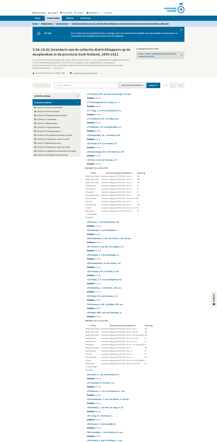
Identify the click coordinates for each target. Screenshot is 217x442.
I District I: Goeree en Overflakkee (50, 107)
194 (89, 304)
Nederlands (94, 13)
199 (89, 399)
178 (89, 118)
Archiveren (86, 18)
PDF (58, 73)
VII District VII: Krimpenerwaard (48, 131)
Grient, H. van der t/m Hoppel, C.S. (107, 246)
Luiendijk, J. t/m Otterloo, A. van (106, 432)
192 (89, 287)
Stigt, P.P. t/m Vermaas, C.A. (104, 296)
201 (89, 415)
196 (89, 374)
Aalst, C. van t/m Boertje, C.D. (105, 222)
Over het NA (67, 13)
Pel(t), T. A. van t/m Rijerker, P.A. (106, 279)
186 (89, 238)
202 (89, 424)
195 (89, 312)
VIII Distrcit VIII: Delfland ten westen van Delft (54, 135)
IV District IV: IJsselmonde (47, 119)
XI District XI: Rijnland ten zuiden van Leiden (53, 147)
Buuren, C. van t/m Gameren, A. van (108, 391)
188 (89, 255)
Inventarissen (62, 24)
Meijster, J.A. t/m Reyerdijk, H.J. (106, 127)
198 (89, 391)
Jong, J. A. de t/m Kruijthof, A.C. (106, 110)
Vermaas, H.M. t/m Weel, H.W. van (107, 304)
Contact (80, 13)
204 (89, 440)
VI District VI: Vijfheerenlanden (48, 127)
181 (89, 143)
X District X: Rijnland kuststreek (49, 143)
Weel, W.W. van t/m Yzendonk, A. (106, 312)
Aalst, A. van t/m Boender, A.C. (105, 374)
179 (89, 127)
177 (89, 110)
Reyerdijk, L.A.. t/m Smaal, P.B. (105, 135)
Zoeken (109, 13)
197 (89, 382)
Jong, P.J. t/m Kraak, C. (102, 415)
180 (89, 135)
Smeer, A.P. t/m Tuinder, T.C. (104, 143)
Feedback (214, 298)
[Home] (174, 8)
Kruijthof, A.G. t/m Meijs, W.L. (105, 118)
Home (37, 18)
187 (89, 246)
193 (89, 296)
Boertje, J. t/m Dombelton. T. (105, 230)
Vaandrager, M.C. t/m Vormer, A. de (107, 151)
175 (89, 94)
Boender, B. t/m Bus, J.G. (103, 382)
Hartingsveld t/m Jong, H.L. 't (105, 102)
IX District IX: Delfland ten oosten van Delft (53, 139)
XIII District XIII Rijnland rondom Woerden (52, 155)
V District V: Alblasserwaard (47, 123)
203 (89, 432)
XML (63, 73)
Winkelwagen (40, 13)
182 (89, 151)
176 (89, 102)
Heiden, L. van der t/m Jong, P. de (107, 407)
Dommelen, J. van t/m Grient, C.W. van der (111, 238)
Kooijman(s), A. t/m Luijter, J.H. (106, 263)
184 (89, 222)
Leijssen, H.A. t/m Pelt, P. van (105, 271)
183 (89, 160)
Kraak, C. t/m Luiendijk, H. (103, 424)
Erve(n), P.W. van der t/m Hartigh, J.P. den (111, 94)
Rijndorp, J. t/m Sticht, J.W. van (106, 287)
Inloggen (54, 13)
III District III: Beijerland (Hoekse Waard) (52, 115)
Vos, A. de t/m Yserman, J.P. (104, 160)
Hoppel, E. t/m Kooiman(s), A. (105, 255)
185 (89, 230)
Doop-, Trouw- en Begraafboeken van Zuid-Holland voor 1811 (157, 55)
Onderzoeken (53, 18)
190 (89, 271)
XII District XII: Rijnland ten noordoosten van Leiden (56, 151)
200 (89, 407)
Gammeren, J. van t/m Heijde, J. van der (110, 399)
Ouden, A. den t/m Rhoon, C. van (106, 440)
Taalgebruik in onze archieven (84, 73)
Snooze (181, 30)
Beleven (70, 18)
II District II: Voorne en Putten (48, 111)
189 (89, 263)
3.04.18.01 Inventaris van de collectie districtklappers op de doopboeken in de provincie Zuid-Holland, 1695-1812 (120, 24)
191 (89, 279)
